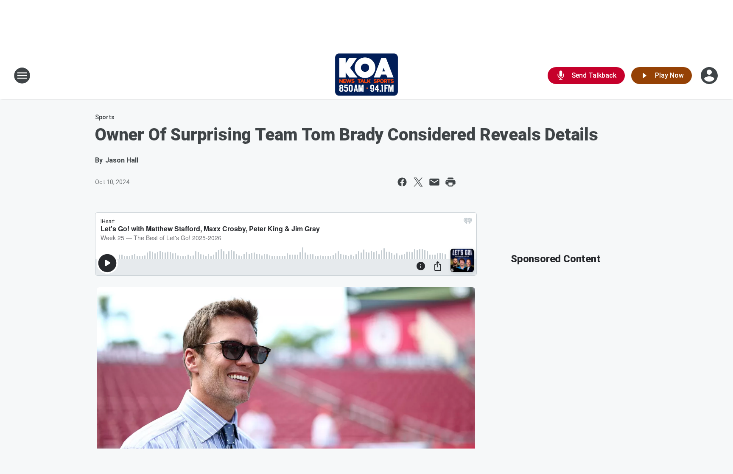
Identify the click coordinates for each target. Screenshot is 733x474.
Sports (105, 117)
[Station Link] (366, 75)
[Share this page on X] (418, 182)
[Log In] (710, 75)
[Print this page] (450, 182)
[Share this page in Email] (434, 182)
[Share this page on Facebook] (402, 182)
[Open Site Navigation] (22, 75)
